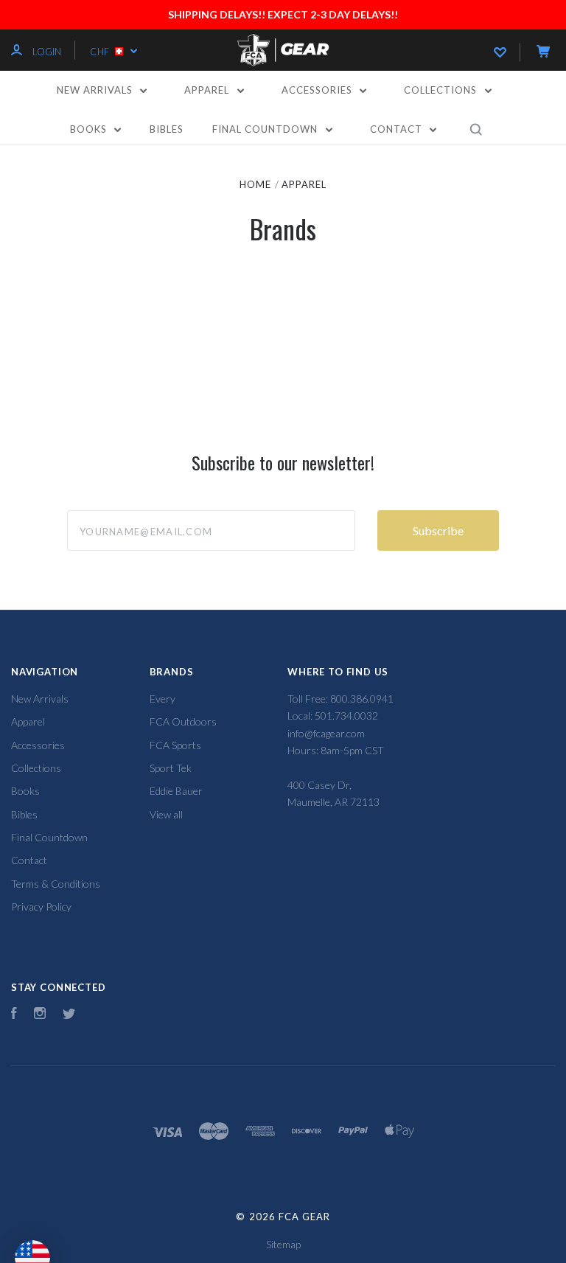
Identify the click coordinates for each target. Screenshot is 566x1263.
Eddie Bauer (176, 790)
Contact (397, 129)
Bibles (167, 129)
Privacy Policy (41, 906)
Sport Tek (171, 768)
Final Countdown (266, 129)
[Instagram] (40, 1015)
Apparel (208, 90)
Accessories (318, 90)
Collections (442, 90)
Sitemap (283, 1244)
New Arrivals (96, 90)
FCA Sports (175, 745)
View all (166, 814)
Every (162, 698)
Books (90, 129)
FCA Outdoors (183, 721)
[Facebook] (14, 1015)
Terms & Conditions (55, 883)
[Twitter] (69, 1015)
